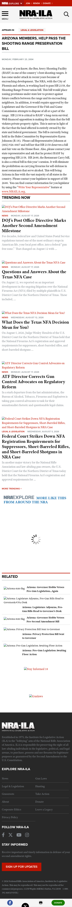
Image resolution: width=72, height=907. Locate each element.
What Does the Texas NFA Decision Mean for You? (35, 324)
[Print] (41, 904)
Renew (36, 3)
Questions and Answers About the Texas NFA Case (34, 274)
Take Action (42, 794)
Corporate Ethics (11, 809)
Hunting (40, 786)
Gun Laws (41, 778)
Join (28, 3)
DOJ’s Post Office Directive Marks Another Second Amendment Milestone (34, 225)
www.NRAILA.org (13, 191)
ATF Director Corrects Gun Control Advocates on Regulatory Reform (33, 382)
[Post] (25, 904)
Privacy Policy (10, 817)
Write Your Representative (33, 187)
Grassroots (8, 794)
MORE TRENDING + (12, 488)
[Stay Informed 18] (36, 669)
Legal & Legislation (32, 30)
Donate (47, 3)
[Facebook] (10, 904)
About (5, 801)
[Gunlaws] (36, 696)
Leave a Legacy (44, 809)
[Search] (66, 14)
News (5, 215)
